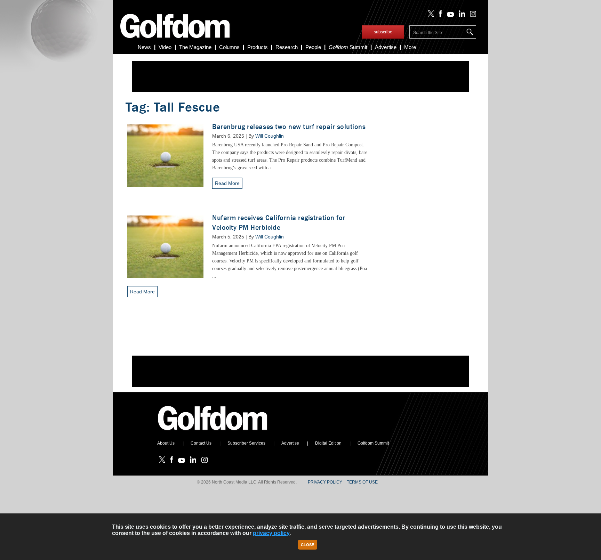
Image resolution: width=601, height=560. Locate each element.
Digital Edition (328, 443)
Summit (348, 47)
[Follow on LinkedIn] (460, 15)
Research (286, 47)
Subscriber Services (246, 443)
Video (165, 47)
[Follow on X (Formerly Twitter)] (429, 15)
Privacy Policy (325, 482)
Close (307, 545)
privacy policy (271, 533)
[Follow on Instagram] (471, 15)
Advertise (385, 47)
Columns (229, 47)
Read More (227, 183)
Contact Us (201, 443)
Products (257, 47)
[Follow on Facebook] (439, 15)
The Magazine (195, 47)
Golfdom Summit (373, 443)
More (410, 47)
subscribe (383, 32)
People (313, 47)
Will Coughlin (269, 136)
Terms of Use (362, 482)
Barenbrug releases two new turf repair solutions (289, 126)
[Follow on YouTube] (449, 15)
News (144, 47)
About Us (166, 443)
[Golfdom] (213, 433)
